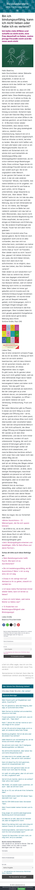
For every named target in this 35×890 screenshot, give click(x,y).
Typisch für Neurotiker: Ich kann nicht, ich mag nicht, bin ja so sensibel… (16, 836)
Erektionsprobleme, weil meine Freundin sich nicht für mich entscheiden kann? (17, 831)
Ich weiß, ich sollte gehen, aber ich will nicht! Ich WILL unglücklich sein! (17, 774)
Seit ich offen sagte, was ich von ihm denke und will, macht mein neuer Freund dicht (17, 667)
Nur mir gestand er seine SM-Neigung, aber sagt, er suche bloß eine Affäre (17, 706)
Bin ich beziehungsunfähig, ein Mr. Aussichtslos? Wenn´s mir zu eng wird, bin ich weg (16, 571)
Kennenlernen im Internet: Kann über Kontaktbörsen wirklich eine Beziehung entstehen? (17, 675)
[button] (3, 624)
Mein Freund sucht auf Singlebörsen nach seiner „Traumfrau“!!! (16, 701)
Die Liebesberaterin (17, 3)
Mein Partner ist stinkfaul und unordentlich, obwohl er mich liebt (17, 712)
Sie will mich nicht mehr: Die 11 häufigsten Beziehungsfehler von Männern (16, 746)
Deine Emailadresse (8, 641)
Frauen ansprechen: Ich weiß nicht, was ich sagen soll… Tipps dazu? (17, 718)
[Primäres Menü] (17, 10)
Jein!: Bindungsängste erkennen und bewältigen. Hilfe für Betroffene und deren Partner (17, 545)
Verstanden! (21, 888)
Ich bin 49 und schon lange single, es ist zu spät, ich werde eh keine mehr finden (17, 729)
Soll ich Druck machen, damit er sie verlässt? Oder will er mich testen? (17, 780)
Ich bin (5, 646)
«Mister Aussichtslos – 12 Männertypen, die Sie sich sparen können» (15, 523)
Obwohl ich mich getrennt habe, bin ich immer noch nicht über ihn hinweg (16, 769)
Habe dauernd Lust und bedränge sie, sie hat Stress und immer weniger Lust (17, 740)
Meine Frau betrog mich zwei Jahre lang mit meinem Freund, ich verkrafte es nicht (17, 825)
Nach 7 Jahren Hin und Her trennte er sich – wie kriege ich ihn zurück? (17, 723)
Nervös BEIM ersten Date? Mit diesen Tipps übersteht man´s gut (17, 797)
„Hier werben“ (26, 691)
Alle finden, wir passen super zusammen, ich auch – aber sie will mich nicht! (17, 785)
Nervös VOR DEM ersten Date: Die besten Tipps (16, 802)
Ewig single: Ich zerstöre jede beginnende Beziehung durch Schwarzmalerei (16, 814)
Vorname (6, 636)
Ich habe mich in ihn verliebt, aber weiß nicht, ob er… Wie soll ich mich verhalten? (16, 757)
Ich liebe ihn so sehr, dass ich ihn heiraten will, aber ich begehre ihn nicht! (16, 819)
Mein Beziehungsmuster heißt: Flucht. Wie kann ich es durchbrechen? (15, 561)
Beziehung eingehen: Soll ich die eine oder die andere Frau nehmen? (16, 735)
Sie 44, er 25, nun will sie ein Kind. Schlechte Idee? (17, 791)
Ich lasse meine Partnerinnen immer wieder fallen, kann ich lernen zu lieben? (17, 591)
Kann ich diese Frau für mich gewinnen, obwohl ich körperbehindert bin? (16, 763)
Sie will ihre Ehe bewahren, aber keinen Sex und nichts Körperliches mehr (17, 752)
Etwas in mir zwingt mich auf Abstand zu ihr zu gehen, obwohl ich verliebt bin (17, 581)
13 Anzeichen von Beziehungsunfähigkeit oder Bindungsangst (13, 609)
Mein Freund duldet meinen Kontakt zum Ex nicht (17, 808)
